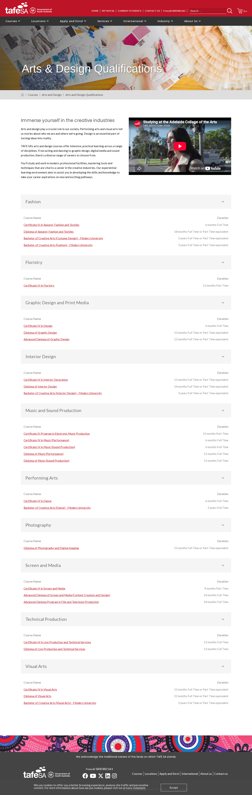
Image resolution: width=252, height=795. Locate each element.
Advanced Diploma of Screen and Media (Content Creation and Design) (67, 595)
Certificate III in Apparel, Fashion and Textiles (51, 224)
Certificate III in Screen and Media (44, 588)
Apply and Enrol (72, 21)
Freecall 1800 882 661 (174, 10)
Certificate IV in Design (38, 325)
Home (95, 10)
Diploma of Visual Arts (37, 696)
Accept (174, 787)
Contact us (152, 10)
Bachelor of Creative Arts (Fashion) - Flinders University (58, 245)
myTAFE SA (108, 10)
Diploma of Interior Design (40, 386)
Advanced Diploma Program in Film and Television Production (61, 602)
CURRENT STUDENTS (129, 10)
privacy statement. (134, 787)
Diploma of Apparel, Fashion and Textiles (49, 231)
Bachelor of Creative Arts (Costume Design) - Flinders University (63, 238)
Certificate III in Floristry (39, 285)
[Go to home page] (22, 95)
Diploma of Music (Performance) (43, 453)
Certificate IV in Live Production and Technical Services (57, 642)
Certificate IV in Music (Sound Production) (49, 447)
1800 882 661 (104, 769)
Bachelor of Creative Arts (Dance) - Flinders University (57, 507)
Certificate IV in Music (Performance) (46, 440)
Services (103, 21)
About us (206, 773)
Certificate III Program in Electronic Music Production (57, 433)
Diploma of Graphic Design (40, 332)
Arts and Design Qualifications (84, 94)
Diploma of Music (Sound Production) (46, 460)
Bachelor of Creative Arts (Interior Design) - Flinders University (63, 393)
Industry (164, 21)
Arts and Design (52, 94)
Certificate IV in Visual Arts (40, 689)
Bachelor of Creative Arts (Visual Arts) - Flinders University (60, 703)
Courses (12, 21)
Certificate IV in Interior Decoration (46, 379)
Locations (38, 21)
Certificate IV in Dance (37, 501)
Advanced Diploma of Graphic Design (46, 339)
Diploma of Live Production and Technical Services (54, 649)
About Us (191, 21)
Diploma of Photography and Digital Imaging (51, 548)
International (133, 21)
